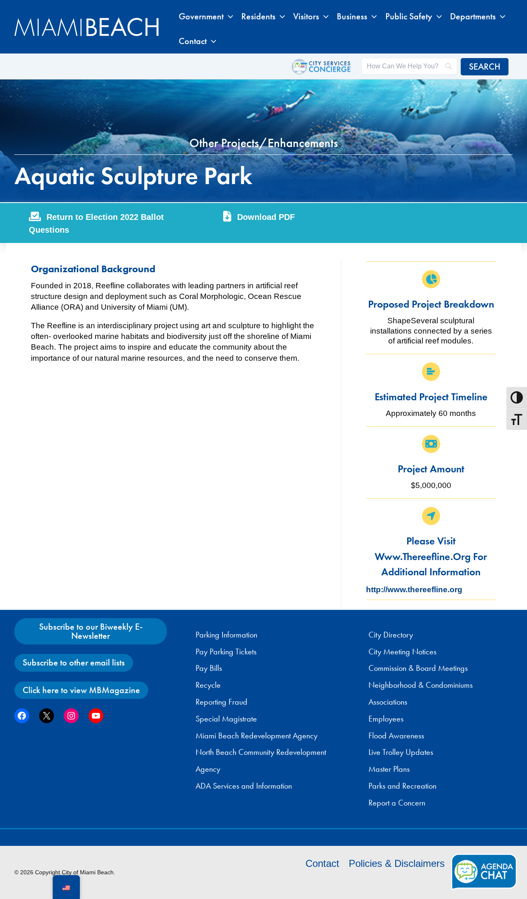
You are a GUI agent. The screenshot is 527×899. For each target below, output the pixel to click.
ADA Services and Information (244, 786)
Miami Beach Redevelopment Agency (256, 735)
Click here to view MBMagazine (81, 690)
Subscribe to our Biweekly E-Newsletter (90, 631)
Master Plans (389, 769)
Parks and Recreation (402, 786)
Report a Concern (396, 803)
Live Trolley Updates (400, 752)
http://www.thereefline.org (414, 589)
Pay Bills (209, 668)
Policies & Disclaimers (397, 863)
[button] (228, 16)
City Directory (390, 635)
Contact (322, 863)
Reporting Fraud (221, 702)
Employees (385, 719)
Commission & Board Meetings (418, 668)
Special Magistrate (226, 719)
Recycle (208, 685)
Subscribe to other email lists (74, 662)
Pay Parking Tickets (226, 651)
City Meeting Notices (402, 651)
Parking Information (226, 635)
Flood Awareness (396, 735)
